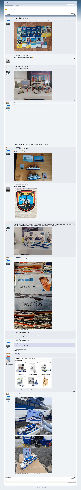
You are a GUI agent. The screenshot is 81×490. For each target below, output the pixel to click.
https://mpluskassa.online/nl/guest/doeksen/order (20, 356)
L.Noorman (7, 17)
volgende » (74, 13)
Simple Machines (44, 487)
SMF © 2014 (40, 487)
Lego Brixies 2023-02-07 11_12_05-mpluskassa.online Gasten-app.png (23, 389)
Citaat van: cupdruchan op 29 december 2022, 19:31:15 (20, 342)
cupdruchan (8, 331)
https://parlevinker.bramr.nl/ (23, 349)
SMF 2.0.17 (37, 487)
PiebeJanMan (8, 353)
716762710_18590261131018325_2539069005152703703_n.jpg (22, 473)
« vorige (72, 13)
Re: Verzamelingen (18, 17)
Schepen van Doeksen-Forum (12, 2)
